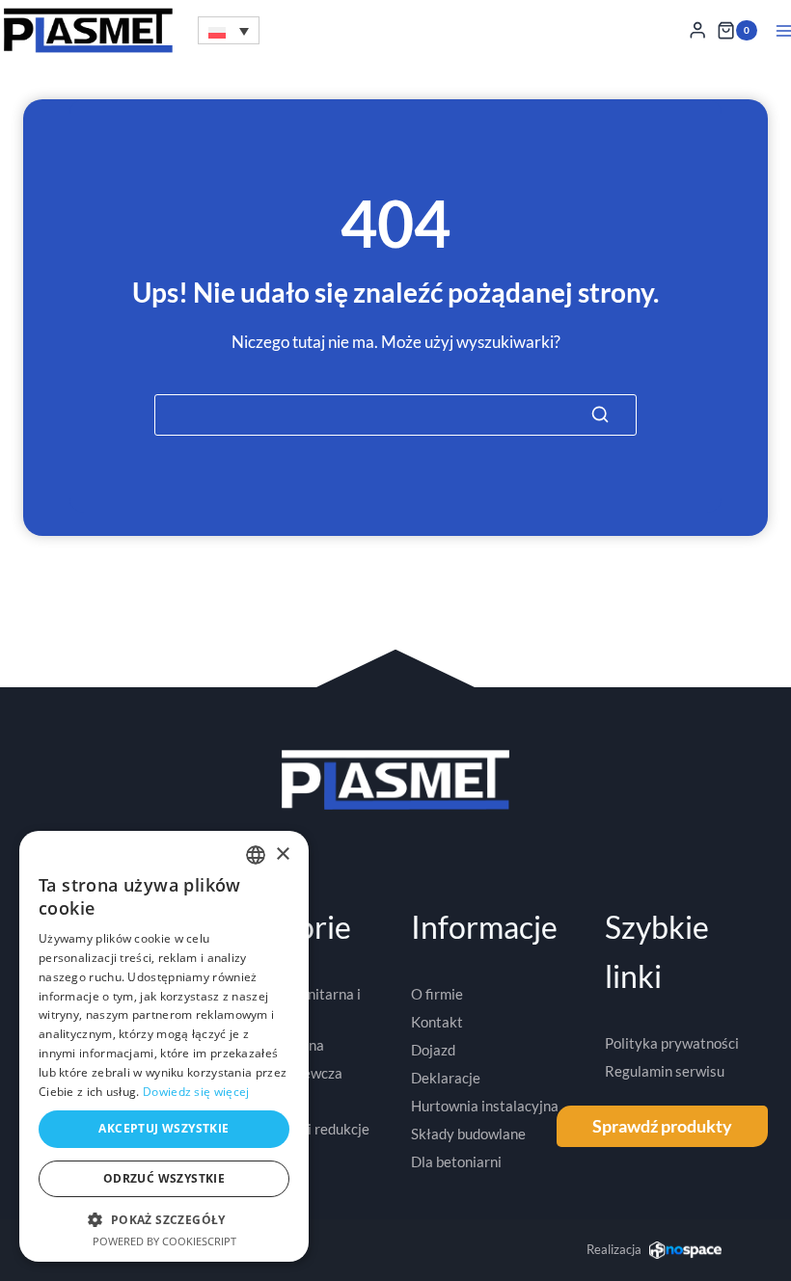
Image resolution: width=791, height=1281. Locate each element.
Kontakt (437, 1021)
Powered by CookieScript (164, 1241)
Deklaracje (445, 1077)
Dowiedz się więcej (196, 1091)
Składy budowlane (468, 1133)
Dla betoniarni (456, 1161)
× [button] (282, 854)
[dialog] (164, 1046)
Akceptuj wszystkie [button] (163, 1128)
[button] (228, 30)
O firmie (437, 993)
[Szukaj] (600, 414)
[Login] (697, 30)
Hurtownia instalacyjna (485, 1105)
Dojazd (433, 1049)
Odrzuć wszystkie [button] (164, 1178)
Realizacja (613, 1249)
